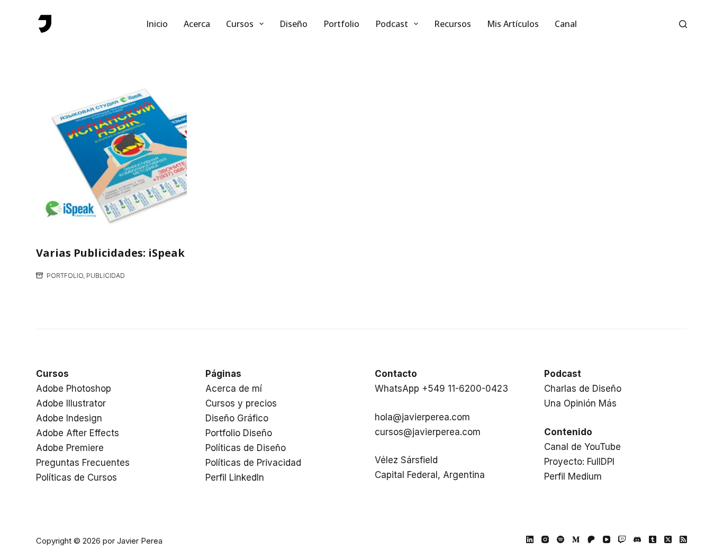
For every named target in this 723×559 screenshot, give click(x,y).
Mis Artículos (513, 24)
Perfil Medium (573, 476)
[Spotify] (560, 539)
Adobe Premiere (70, 448)
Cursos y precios (241, 403)
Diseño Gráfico (236, 418)
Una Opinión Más (580, 403)
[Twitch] (622, 539)
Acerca (197, 24)
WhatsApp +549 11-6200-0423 (441, 388)
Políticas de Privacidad (253, 462)
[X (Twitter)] (668, 539)
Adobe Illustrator (71, 403)
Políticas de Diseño (245, 448)
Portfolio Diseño (238, 433)
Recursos (452, 24)
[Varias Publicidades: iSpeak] (111, 154)
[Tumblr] (652, 539)
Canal (566, 24)
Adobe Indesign (69, 418)
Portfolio (341, 24)
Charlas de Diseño (582, 388)
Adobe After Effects (77, 433)
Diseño (293, 24)
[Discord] (637, 539)
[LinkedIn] (530, 539)
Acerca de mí (233, 388)
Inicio (157, 24)
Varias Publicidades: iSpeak (110, 253)
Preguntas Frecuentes (83, 462)
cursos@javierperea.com (428, 432)
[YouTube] (606, 539)
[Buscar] (683, 24)
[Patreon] (591, 539)
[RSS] (683, 539)
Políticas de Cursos (76, 477)
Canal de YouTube (582, 446)
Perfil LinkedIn (234, 477)
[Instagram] (545, 539)
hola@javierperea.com (422, 417)
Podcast (391, 24)
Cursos (240, 24)
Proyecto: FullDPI (579, 461)
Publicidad (105, 276)
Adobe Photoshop (73, 388)
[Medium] (576, 539)
